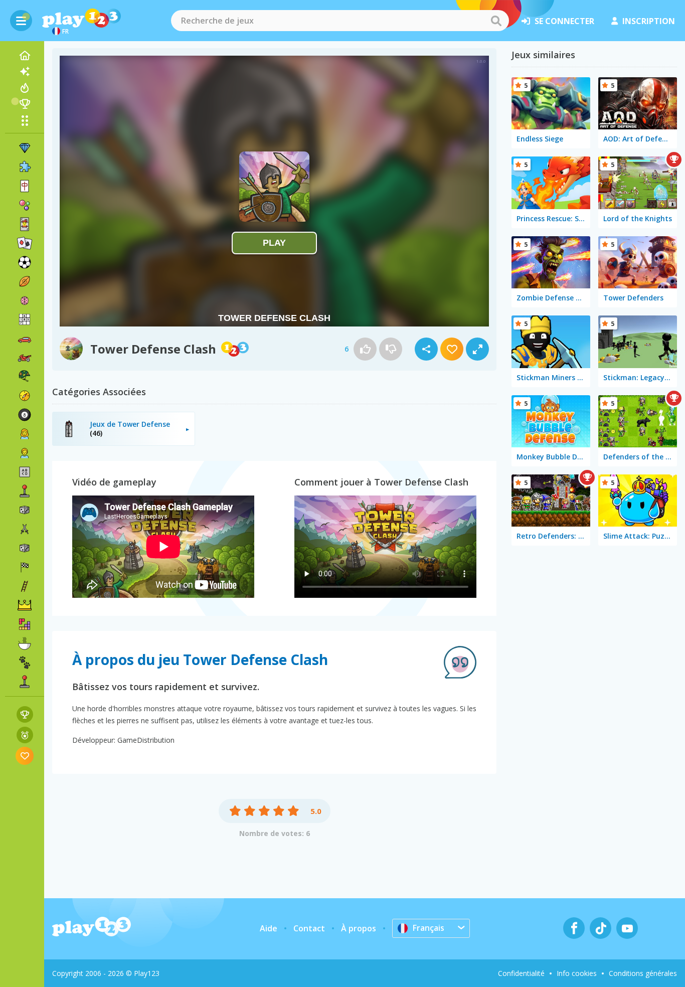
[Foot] (24, 262)
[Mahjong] (24, 186)
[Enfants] (24, 452)
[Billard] (24, 414)
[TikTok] (600, 928)
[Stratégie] (24, 605)
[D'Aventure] (24, 395)
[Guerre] (24, 376)
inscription (648, 21)
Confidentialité (521, 973)
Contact (309, 928)
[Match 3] (24, 147)
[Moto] (24, 357)
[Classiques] (24, 548)
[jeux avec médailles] (25, 735)
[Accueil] (24, 56)
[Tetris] (24, 624)
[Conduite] (24, 567)
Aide (268, 928)
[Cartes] (24, 224)
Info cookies (577, 973)
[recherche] (495, 20)
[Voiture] (24, 338)
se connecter (564, 21)
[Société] (24, 510)
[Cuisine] (24, 643)
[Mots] (24, 471)
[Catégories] (24, 120)
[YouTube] (627, 928)
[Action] (24, 529)
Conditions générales (643, 973)
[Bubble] (24, 205)
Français (428, 927)
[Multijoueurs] (24, 681)
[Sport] (24, 281)
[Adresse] (24, 586)
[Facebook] (574, 928)
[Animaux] (24, 662)
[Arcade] (24, 491)
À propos (358, 928)
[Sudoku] (24, 319)
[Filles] (24, 433)
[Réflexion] (24, 300)
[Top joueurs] (24, 104)
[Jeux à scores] (25, 714)
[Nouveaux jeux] (24, 72)
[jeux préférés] (25, 755)
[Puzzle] (24, 167)
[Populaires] (24, 88)
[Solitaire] (24, 243)
